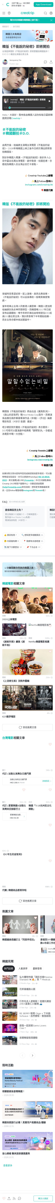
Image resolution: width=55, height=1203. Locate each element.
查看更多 (7, 1165)
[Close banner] (3, 4)
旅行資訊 (16, 27)
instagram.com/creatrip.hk (39, 184)
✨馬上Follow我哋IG (42, 181)
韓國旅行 (5, 27)
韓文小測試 (43, 1198)
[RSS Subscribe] (14, 1198)
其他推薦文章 (29, 727)
